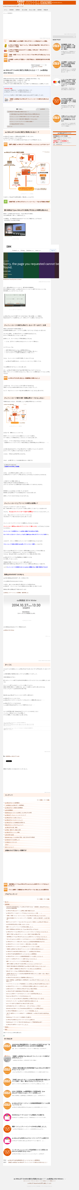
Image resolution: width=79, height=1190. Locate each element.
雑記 (6, 1029)
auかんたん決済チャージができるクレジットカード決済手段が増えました (24, 993)
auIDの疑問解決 (9, 810)
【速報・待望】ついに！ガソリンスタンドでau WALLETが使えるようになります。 (26, 915)
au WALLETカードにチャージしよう (14, 820)
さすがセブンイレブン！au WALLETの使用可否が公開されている (22, 1001)
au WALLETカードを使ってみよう (13, 817)
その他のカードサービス (11, 842)
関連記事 (46, 9)
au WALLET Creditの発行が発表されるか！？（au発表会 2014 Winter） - (39, 1179)
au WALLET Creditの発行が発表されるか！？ (18, 111)
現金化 (6, 1027)
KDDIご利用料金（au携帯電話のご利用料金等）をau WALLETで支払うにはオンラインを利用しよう (27, 980)
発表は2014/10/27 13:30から (17, 124)
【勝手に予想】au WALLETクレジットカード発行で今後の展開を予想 (23, 934)
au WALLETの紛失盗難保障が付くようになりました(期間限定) (21, 954)
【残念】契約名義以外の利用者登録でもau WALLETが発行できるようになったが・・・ (27, 966)
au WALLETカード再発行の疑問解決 (14, 807)
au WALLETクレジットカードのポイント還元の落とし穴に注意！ (22, 944)
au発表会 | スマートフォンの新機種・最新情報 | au (15, 592)
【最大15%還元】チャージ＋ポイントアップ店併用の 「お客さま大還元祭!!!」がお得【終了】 (28, 918)
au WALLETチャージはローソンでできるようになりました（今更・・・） (24, 913)
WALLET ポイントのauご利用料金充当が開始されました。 (20, 971)
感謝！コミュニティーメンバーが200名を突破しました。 (20, 926)
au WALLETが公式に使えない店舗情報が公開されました (20, 977)
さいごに (10, 126)
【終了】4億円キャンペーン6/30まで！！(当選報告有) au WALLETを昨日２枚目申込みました (27, 1014)
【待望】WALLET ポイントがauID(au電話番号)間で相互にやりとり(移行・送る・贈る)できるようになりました (27, 974)
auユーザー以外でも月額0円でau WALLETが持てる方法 (19, 1003)
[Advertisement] (26, 26)
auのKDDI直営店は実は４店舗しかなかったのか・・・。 (20, 924)
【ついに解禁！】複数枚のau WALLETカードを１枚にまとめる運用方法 (23, 968)
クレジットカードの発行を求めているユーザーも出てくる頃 (24, 116)
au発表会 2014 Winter (8, 630)
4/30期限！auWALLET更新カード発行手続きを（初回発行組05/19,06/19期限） (68, 64)
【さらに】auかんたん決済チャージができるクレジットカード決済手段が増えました (26, 939)
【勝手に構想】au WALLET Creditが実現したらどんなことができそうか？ (24, 963)
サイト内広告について (44, 1180)
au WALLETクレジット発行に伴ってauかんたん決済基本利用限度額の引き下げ (25, 941)
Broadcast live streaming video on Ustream (12, 279)
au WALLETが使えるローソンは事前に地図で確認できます (20, 910)
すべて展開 (39, 800)
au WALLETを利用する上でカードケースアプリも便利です (20, 1019)
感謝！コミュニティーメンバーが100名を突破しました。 (20, 961)
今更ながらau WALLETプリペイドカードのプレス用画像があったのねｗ (68, 118)
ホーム (5, 9)
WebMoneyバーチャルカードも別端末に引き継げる (18, 1017)
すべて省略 (46, 800)
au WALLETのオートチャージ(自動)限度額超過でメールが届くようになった (24, 956)
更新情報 (39, 9)
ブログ (6, 844)
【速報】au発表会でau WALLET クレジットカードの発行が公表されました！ (25, 949)
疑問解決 (18, 9)
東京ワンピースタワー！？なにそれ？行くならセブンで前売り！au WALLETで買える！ (27, 922)
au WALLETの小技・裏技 (11, 827)
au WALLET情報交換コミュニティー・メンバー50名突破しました (22, 1010)
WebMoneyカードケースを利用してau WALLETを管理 (18, 812)
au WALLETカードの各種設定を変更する (15, 822)
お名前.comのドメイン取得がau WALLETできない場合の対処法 (21, 988)
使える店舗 (24, 9)
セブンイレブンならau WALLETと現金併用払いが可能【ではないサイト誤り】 (25, 998)
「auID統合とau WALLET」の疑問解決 (14, 805)
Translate (40, 66)
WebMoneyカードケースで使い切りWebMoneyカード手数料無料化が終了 (24, 1022)
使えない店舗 (32, 9)
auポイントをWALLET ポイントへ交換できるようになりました (21, 958)
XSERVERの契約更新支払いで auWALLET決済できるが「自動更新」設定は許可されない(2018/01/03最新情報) (27, 907)
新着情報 (11, 9)
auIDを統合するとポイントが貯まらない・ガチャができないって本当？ (23, 1006)
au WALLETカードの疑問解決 (12, 802)
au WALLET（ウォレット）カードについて (15, 815)
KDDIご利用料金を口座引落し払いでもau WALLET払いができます (22, 929)
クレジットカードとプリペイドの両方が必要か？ (22, 121)
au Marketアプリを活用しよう (12, 839)
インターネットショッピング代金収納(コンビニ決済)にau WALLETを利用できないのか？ (28, 983)
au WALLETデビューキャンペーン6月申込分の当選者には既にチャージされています (26, 986)
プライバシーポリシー (35, 1180)
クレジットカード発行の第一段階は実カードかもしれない (24, 119)
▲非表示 (43, 109)
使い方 (6, 902)
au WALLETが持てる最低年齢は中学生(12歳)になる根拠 (19, 991)
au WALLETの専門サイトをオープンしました (17, 1024)
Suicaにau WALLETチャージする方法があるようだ (18, 996)
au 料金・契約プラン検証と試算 (13, 830)
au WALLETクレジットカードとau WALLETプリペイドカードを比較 (22, 946)
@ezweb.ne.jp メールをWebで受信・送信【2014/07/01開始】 (20, 837)
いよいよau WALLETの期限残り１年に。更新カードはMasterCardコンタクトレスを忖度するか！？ (68, 82)
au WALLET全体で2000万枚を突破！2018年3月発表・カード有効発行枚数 (68, 101)
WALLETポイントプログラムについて (14, 825)
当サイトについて (9, 847)
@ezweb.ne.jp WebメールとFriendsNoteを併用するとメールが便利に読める (24, 1008)
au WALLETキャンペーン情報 (12, 832)
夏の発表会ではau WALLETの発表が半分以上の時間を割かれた (25, 114)
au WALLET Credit (14, 756)
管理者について (53, 1180)
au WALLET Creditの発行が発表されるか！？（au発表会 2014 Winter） (23, 951)
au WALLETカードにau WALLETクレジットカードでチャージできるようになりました (27, 931)
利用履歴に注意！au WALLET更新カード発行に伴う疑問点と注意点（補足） (68, 47)
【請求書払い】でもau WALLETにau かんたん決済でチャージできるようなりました (26, 936)
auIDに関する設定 (9, 834)
